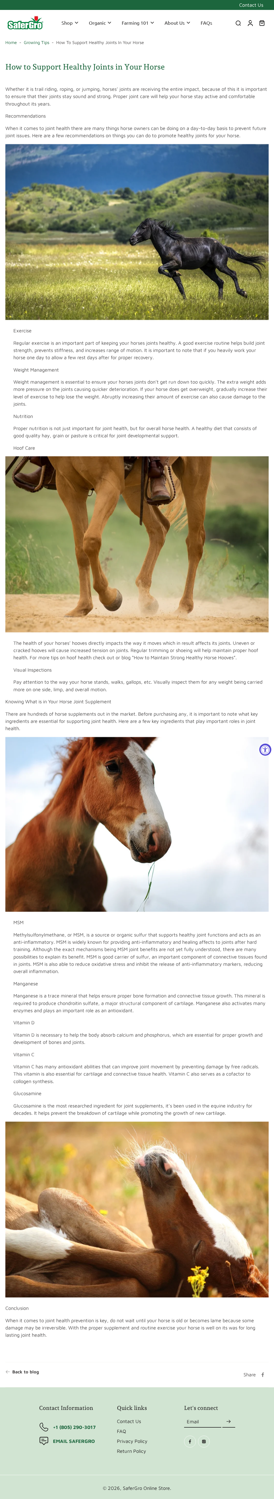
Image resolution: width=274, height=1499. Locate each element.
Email (193, 1422)
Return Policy (131, 1451)
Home (11, 42)
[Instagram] (204, 1441)
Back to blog (25, 1371)
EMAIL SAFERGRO (74, 1441)
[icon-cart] (262, 22)
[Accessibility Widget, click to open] (265, 749)
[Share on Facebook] (263, 1375)
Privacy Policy (132, 1441)
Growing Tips (36, 42)
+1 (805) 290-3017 (74, 1427)
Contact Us (251, 5)
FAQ (121, 1431)
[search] (238, 22)
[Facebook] (190, 1441)
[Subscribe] (228, 1422)
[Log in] (250, 22)
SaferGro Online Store (146, 1488)
